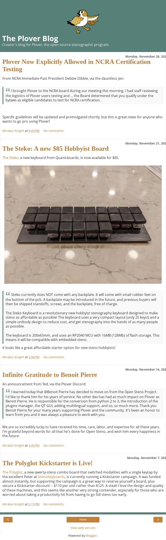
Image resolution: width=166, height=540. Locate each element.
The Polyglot (12, 472)
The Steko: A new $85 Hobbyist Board (55, 148)
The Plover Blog (30, 38)
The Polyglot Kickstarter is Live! (47, 463)
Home (83, 519)
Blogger (91, 536)
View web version (83, 528)
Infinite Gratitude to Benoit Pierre (49, 374)
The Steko (10, 157)
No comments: (53, 131)
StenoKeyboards (51, 476)
